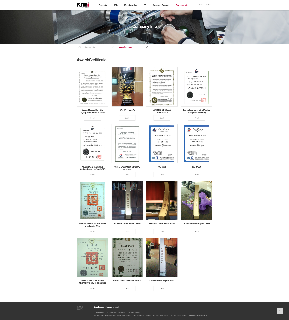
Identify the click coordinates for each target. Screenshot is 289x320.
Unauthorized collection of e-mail (106, 307)
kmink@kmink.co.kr (202, 315)
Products (103, 5)
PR (145, 5)
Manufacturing (130, 5)
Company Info (182, 5)
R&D (115, 5)
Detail (92, 118)
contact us (209, 5)
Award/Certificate (125, 47)
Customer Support (161, 5)
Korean (201, 5)
